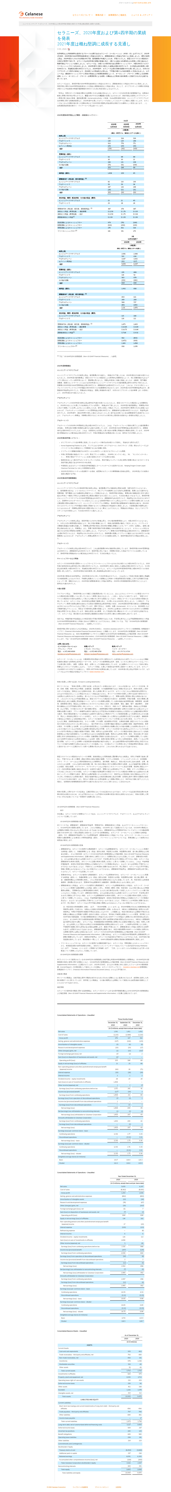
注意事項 (118, 1487)
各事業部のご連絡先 (117, 15)
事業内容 (99, 15)
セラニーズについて (81, 15)
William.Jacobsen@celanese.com (96, 654)
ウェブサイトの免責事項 (80, 1487)
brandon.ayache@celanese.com (69, 654)
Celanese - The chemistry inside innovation (31, 15)
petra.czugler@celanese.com (122, 654)
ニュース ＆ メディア (140, 15)
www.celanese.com (97, 672)
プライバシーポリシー (102, 1487)
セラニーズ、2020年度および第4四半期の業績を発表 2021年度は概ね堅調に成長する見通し (70, 24)
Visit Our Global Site (142, 3)
